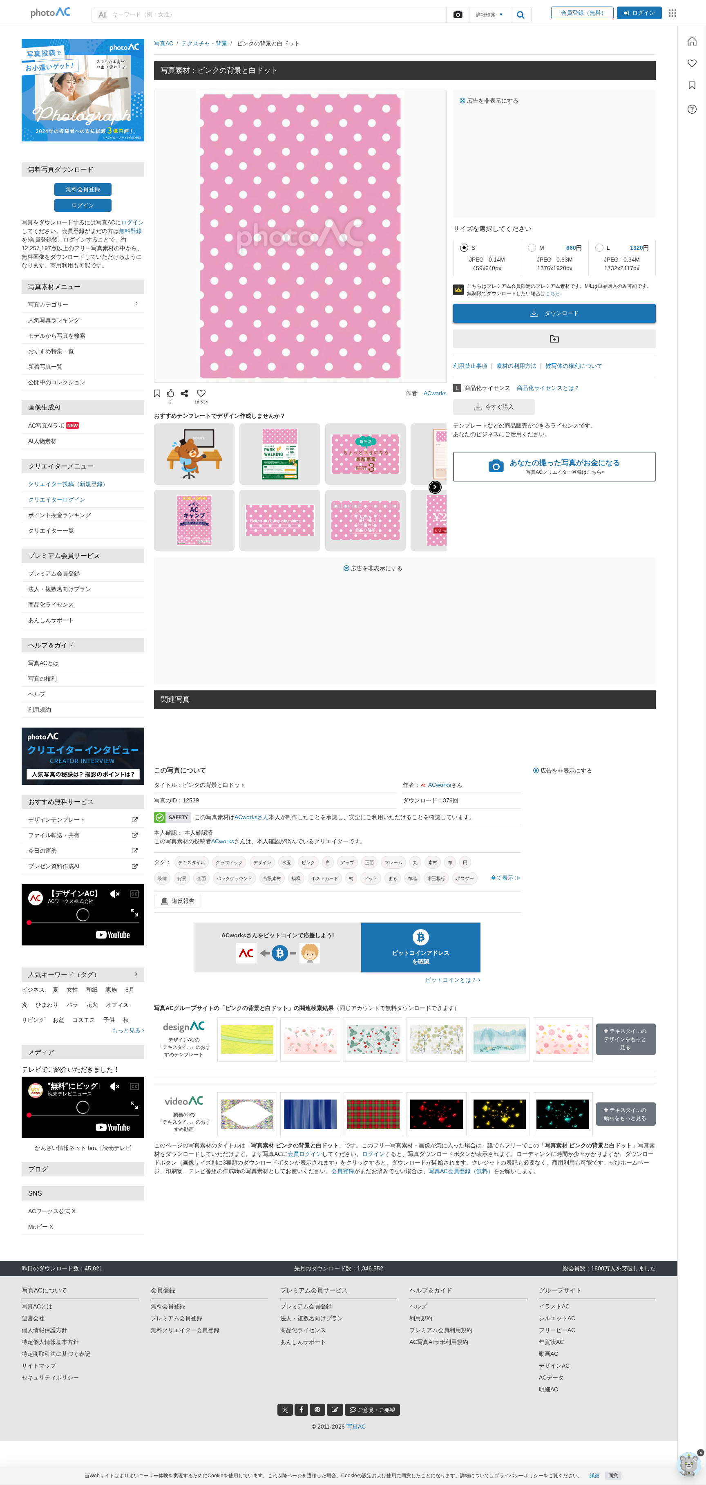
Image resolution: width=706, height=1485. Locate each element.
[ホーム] (692, 41)
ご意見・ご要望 (375, 1410)
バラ (72, 1004)
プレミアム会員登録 (54, 573)
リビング (33, 1020)
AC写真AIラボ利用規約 (438, 1342)
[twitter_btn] (285, 1410)
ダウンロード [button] (562, 313)
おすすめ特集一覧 (51, 351)
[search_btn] (520, 15)
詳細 (594, 1475)
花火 (92, 1004)
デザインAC (554, 1365)
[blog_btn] (335, 1410)
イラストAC (554, 1306)
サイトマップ (39, 1365)
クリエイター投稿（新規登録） (68, 484)
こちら (552, 293)
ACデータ (551, 1377)
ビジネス (33, 989)
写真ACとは (43, 663)
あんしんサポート (51, 620)
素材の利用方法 (516, 366)
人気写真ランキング (54, 320)
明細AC (548, 1389)
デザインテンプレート (56, 819)
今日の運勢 (42, 850)
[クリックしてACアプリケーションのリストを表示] (672, 13)
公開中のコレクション (56, 382)
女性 (72, 989)
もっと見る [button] (127, 1030)
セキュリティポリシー (50, 1377)
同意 (613, 1475)
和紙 (92, 989)
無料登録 (130, 231)
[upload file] (457, 15)
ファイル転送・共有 (54, 835)
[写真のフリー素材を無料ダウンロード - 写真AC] (50, 13)
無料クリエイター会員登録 (185, 1330)
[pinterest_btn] (317, 1410)
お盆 (58, 1020)
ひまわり (47, 1004)
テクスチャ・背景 (204, 43)
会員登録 (342, 1171)
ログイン (643, 12)
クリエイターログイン (56, 499)
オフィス (117, 1004)
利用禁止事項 (470, 366)
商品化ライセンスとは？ (548, 388)
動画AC (548, 1354)
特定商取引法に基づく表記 (56, 1354)
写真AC (163, 43)
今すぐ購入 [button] (499, 406)
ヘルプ (36, 694)
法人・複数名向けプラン (59, 589)
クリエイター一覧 (51, 530)
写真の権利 (42, 678)
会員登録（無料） (582, 12)
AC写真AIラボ (53, 425)
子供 (109, 1020)
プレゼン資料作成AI (53, 866)
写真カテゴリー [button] (48, 304)
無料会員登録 (83, 189)
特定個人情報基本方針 (50, 1342)
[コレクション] (692, 85)
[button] (157, 394)
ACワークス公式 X (52, 1211)
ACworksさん (252, 817)
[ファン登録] (692, 63)
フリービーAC (557, 1330)
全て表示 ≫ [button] (506, 877)
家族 (111, 989)
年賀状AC (551, 1342)
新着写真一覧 (45, 366)
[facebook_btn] (301, 1410)
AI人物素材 (42, 441)
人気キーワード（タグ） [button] (64, 974)
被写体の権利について (574, 366)
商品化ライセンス (51, 604)
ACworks (435, 393)
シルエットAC (557, 1318)
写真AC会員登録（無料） (461, 1171)
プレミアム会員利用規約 (440, 1330)
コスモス (83, 1020)
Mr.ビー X (40, 1226)
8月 (129, 989)
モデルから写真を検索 (56, 335)
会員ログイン (305, 1154)
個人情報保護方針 (44, 1330)
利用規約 (39, 709)
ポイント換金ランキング (59, 515)
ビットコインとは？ (451, 980)
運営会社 (33, 1318)
